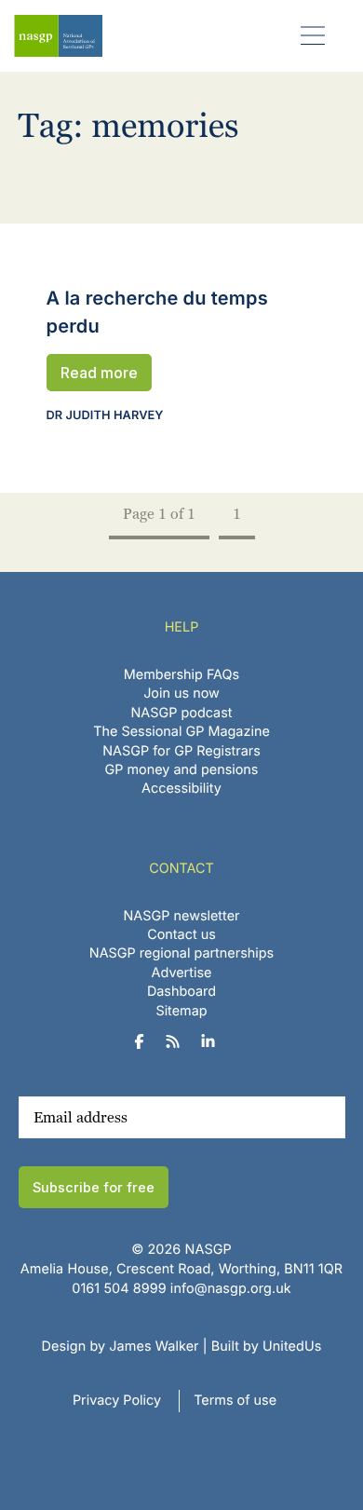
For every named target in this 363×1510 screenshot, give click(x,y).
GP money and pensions (182, 770)
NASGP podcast (182, 713)
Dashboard (181, 992)
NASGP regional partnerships (181, 953)
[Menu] (313, 35)
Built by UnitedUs (266, 1346)
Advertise (182, 973)
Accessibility (181, 788)
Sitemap (181, 1011)
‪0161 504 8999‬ (119, 1289)
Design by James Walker (120, 1346)
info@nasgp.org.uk (230, 1289)
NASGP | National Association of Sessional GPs (58, 36)
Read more (99, 372)
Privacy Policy (117, 1400)
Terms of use (235, 1400)
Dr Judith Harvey (105, 416)
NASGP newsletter (182, 916)
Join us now (181, 693)
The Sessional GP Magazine (181, 732)
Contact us (181, 935)
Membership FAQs (181, 675)
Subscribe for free (94, 1187)
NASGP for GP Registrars (181, 751)
